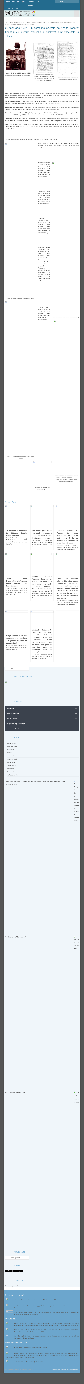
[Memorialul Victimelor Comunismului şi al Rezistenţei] (32, 13)
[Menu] (76, 13)
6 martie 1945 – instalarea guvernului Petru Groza (30, 1347)
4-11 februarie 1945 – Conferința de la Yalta (28, 1362)
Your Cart (13, 8)
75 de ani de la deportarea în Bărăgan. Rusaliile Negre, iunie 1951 (35, 1300)
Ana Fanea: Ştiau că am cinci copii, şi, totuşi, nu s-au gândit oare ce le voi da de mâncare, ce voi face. (46, 1307)
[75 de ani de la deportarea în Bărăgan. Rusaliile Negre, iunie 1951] (16, 517)
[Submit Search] (56, 1)
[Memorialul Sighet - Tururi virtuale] (20, 688)
